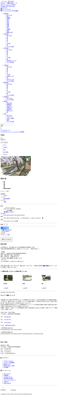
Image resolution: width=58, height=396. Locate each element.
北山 (8, 27)
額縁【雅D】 (46, 265)
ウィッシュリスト (7, 10)
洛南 (8, 23)
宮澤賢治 (9, 109)
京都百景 (6, 13)
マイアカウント (6, 9)
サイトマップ (7, 373)
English (18, 390)
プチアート (10, 116)
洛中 (8, 21)
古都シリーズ (10, 76)
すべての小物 (10, 121)
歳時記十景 (10, 32)
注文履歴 (15, 10)
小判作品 (6, 65)
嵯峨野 (8, 18)
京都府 (8, 29)
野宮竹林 (5, 283)
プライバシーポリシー (10, 380)
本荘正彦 (9, 105)
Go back (10, 15)
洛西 (8, 26)
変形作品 (6, 82)
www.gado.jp (7, 322)
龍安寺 (24, 283)
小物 (5, 113)
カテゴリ (3, 7)
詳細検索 (6, 375)
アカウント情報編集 (9, 362)
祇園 (42, 283)
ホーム (5, 144)
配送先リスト (7, 364)
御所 (8, 31)
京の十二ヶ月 (10, 79)
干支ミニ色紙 (10, 118)
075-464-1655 (7, 316)
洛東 (8, 24)
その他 (8, 43)
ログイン (3, 4)
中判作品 (6, 48)
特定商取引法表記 (8, 378)
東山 (8, 16)
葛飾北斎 (9, 104)
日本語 (7, 390)
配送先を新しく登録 (9, 365)
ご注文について (8, 376)
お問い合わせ (8, 230)
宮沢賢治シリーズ (11, 60)
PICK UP (3, 3)
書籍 (8, 120)
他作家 (5, 101)
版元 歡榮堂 (6, 152)
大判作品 (6, 34)
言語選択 (11, 3)
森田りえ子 (10, 110)
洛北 (8, 19)
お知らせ (6, 381)
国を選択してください (9, 211)
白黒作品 (6, 96)
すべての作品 (10, 46)
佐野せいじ (10, 107)
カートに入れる (7, 239)
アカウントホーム (8, 361)
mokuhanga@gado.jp (10, 325)
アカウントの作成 (10, 4)
